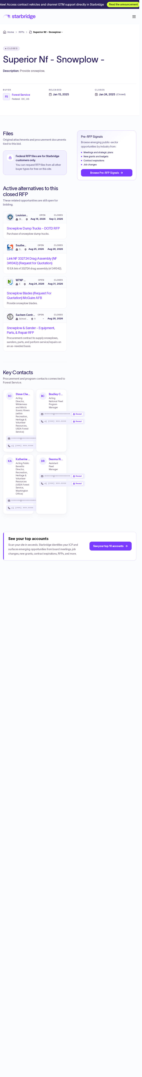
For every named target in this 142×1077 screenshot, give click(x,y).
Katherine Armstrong (23, 459)
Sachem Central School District (34, 315)
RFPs (21, 32)
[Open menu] (134, 16)
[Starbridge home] (19, 16)
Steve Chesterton (23, 394)
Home (10, 32)
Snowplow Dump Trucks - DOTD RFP (33, 228)
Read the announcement (123, 4)
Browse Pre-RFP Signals (104, 172)
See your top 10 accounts (108, 546)
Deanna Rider (56, 459)
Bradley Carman (56, 394)
